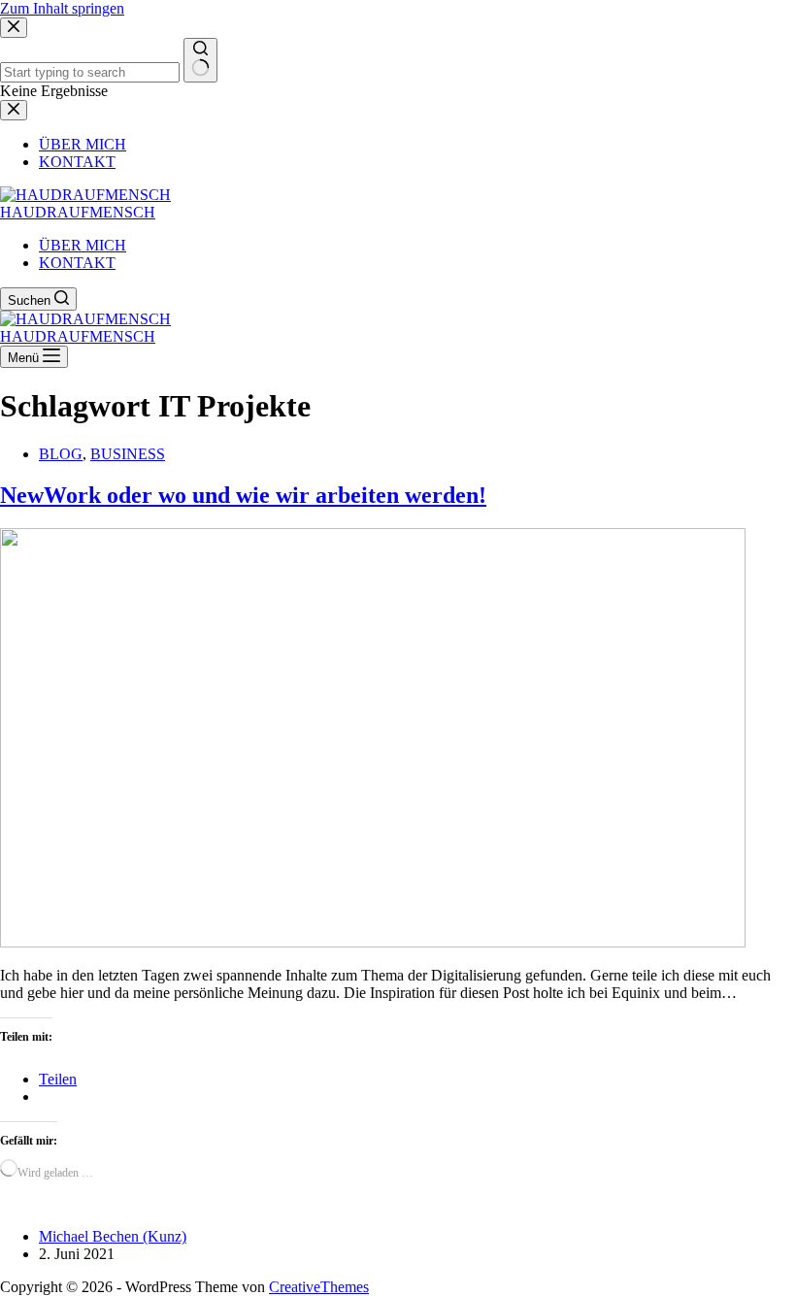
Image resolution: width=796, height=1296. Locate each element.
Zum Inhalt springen (62, 8)
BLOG (61, 454)
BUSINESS (127, 454)
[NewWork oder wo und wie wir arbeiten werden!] (373, 942)
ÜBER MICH (82, 245)
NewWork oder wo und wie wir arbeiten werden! (243, 495)
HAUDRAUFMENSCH (77, 212)
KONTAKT (77, 262)
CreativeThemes (319, 1287)
